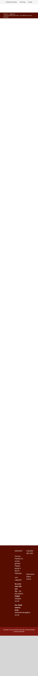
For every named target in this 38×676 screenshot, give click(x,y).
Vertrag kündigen (30, 629)
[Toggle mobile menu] (34, 11)
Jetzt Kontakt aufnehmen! (19, 529)
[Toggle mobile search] (30, 11)
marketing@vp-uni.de (19, 477)
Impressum (30, 574)
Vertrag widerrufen (19, 631)
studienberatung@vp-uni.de (18, 520)
